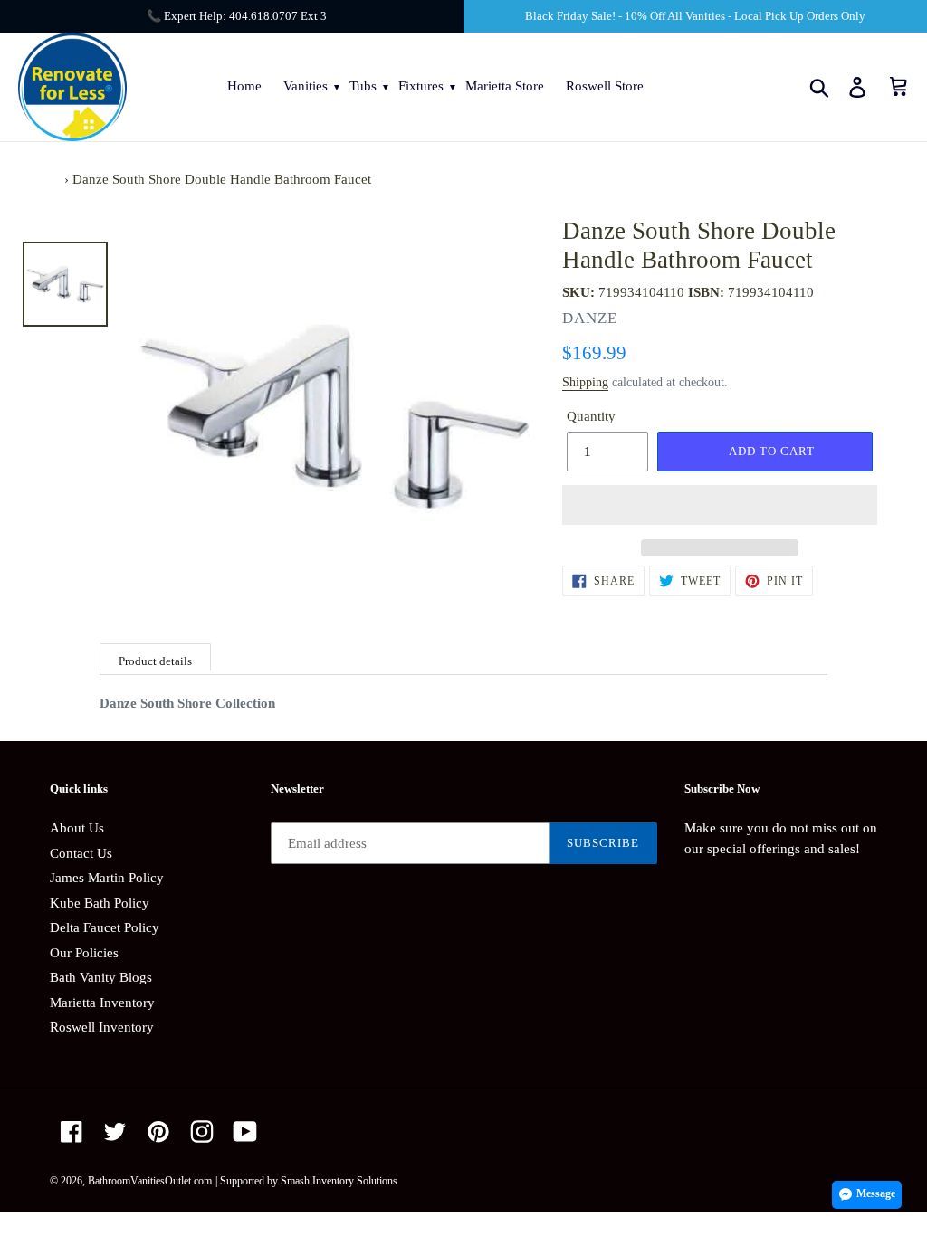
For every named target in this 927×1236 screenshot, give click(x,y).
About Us (77, 828)
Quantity (591, 416)
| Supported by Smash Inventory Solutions (306, 1180)
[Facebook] (71, 1131)
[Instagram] (202, 1131)
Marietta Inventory (102, 1002)
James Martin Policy (107, 877)
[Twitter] (115, 1131)
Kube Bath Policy (99, 903)
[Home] (55, 179)
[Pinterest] (158, 1131)
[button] (719, 505)
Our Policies (84, 953)
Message (875, 1193)
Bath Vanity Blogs (101, 977)
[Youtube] (245, 1131)
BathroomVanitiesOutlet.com (150, 1180)
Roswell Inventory (102, 1027)
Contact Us (81, 853)
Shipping (585, 382)
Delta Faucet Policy (104, 927)
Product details (155, 661)
